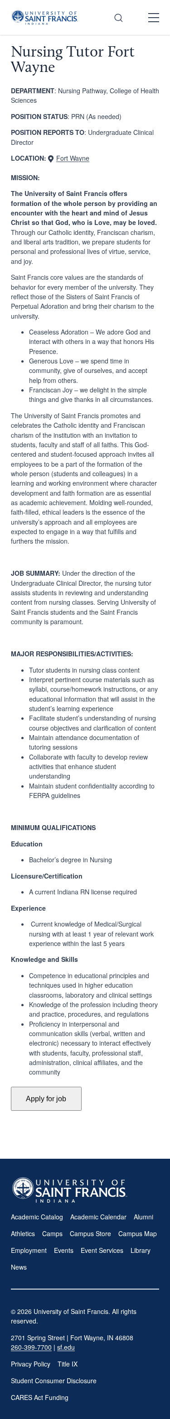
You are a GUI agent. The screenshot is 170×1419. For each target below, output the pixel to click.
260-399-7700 (31, 1347)
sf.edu (66, 1347)
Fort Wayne (72, 157)
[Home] (45, 17)
